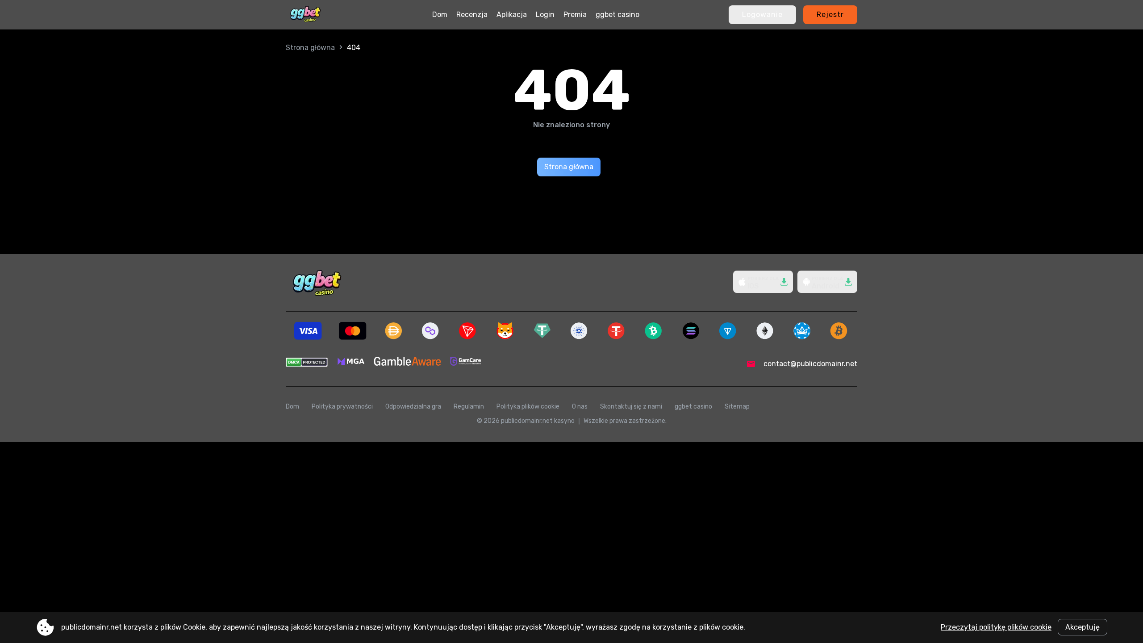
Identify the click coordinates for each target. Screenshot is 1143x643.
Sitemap (737, 406)
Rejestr (830, 14)
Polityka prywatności (342, 406)
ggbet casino (617, 14)
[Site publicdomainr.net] (305, 14)
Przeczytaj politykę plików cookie (996, 627)
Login (545, 14)
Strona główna (310, 47)
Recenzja (472, 14)
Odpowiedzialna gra (413, 406)
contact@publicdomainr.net (810, 363)
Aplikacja (511, 14)
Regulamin (469, 406)
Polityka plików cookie (527, 406)
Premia (575, 14)
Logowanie (762, 14)
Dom (439, 14)
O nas (580, 406)
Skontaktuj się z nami (631, 406)
